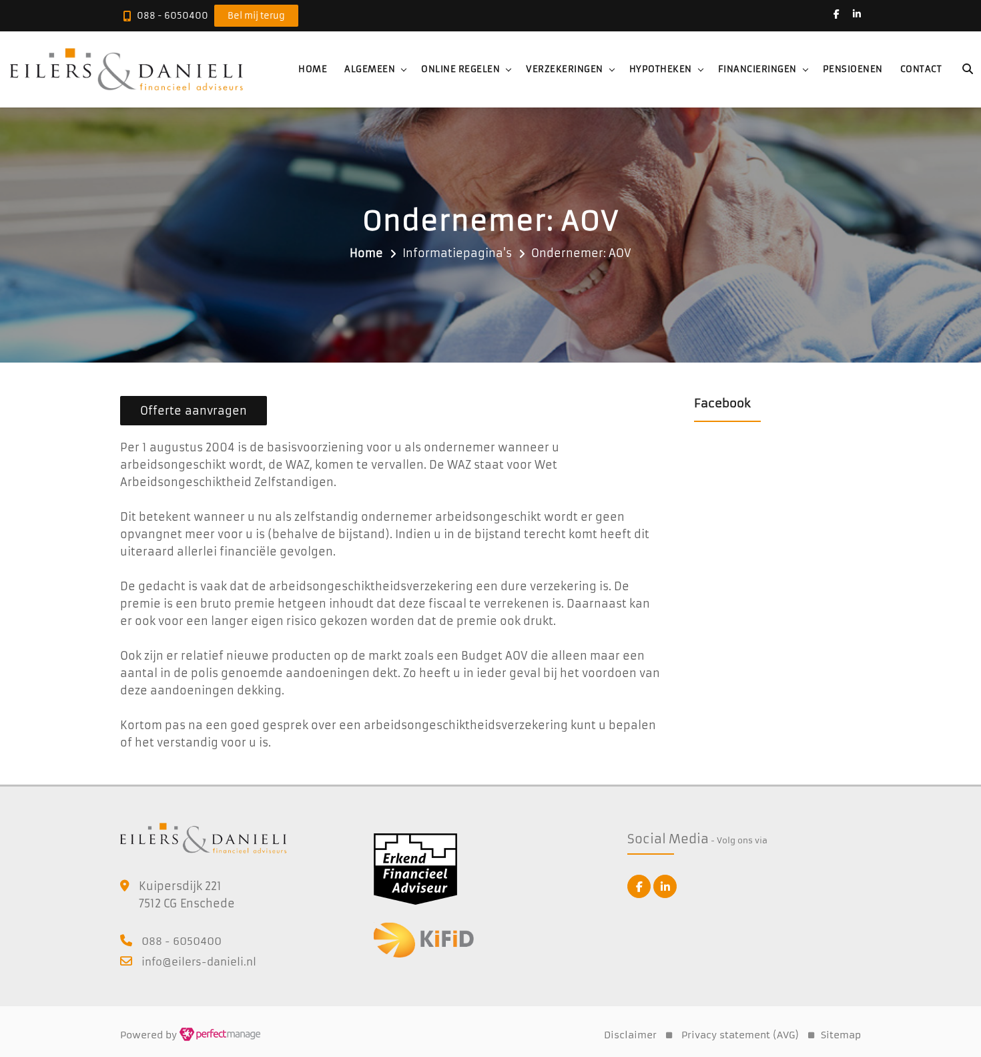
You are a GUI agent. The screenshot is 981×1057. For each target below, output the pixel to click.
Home (312, 69)
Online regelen (460, 69)
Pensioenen (853, 69)
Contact (921, 69)
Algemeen (369, 69)
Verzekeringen (564, 69)
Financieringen (757, 69)
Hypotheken (660, 69)
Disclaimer (630, 1035)
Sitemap (841, 1035)
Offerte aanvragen (193, 410)
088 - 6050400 (172, 15)
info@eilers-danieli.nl (198, 962)
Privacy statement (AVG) (740, 1035)
